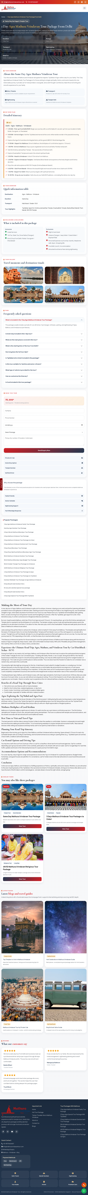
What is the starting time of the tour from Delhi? (22, 346)
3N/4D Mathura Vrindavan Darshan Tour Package (19, 556)
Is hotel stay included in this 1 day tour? (19, 334)
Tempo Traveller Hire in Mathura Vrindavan (42, 1116)
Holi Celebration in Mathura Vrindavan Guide (60, 959)
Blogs (34, 1126)
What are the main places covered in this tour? (21, 340)
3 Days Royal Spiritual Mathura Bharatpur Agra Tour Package (22, 552)
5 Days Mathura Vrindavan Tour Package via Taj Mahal (20, 576)
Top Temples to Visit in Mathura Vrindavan (16, 959)
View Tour (22, 826)
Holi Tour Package (37, 1112)
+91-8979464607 (8, 1144)
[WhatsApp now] (83, 1190)
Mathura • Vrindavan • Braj (10, 1152)
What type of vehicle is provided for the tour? (21, 370)
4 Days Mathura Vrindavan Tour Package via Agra (19, 572)
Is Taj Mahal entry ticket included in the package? (22, 358)
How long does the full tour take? (17, 352)
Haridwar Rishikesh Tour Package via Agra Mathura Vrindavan (22, 580)
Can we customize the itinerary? (17, 376)
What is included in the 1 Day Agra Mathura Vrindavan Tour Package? (29, 320)
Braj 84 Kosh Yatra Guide (54, 1027)
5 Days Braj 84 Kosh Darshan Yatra (14, 592)
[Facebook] (75, 2)
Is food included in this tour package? (18, 382)
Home (34, 1109)
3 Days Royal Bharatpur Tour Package (15, 548)
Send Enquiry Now (44, 450)
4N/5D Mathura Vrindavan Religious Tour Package (19, 568)
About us (35, 1120)
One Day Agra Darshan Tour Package (15, 528)
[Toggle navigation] (84, 8)
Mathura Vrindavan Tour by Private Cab (15, 1027)
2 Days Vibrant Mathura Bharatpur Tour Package (18, 532)
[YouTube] (82, 2)
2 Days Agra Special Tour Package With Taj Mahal (19, 596)
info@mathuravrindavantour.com (13, 1147)
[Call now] (83, 1184)
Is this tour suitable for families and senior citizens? (23, 364)
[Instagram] (78, 2)
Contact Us (35, 1123)
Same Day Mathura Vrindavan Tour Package (21, 816)
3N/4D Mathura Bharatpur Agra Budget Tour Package (20, 560)
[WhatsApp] (85, 2)
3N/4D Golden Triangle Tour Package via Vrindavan (19, 564)
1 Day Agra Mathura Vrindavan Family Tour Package (19, 524)
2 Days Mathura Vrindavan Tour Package (16, 536)
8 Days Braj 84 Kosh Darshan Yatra (14, 584)
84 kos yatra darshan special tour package (17, 588)
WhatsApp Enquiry (8, 1149)
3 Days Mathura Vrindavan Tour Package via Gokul (19, 540)
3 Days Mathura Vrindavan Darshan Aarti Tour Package (20, 544)
